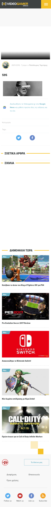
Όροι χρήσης (13, 480)
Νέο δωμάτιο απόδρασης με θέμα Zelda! (18, 398)
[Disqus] (25, 205)
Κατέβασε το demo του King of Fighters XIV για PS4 (23, 285)
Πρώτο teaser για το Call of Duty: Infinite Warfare (22, 436)
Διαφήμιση (11, 474)
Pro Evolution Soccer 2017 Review (16, 323)
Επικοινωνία (34, 474)
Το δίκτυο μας (36, 462)
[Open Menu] (46, 4)
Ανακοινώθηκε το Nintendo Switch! (16, 360)
